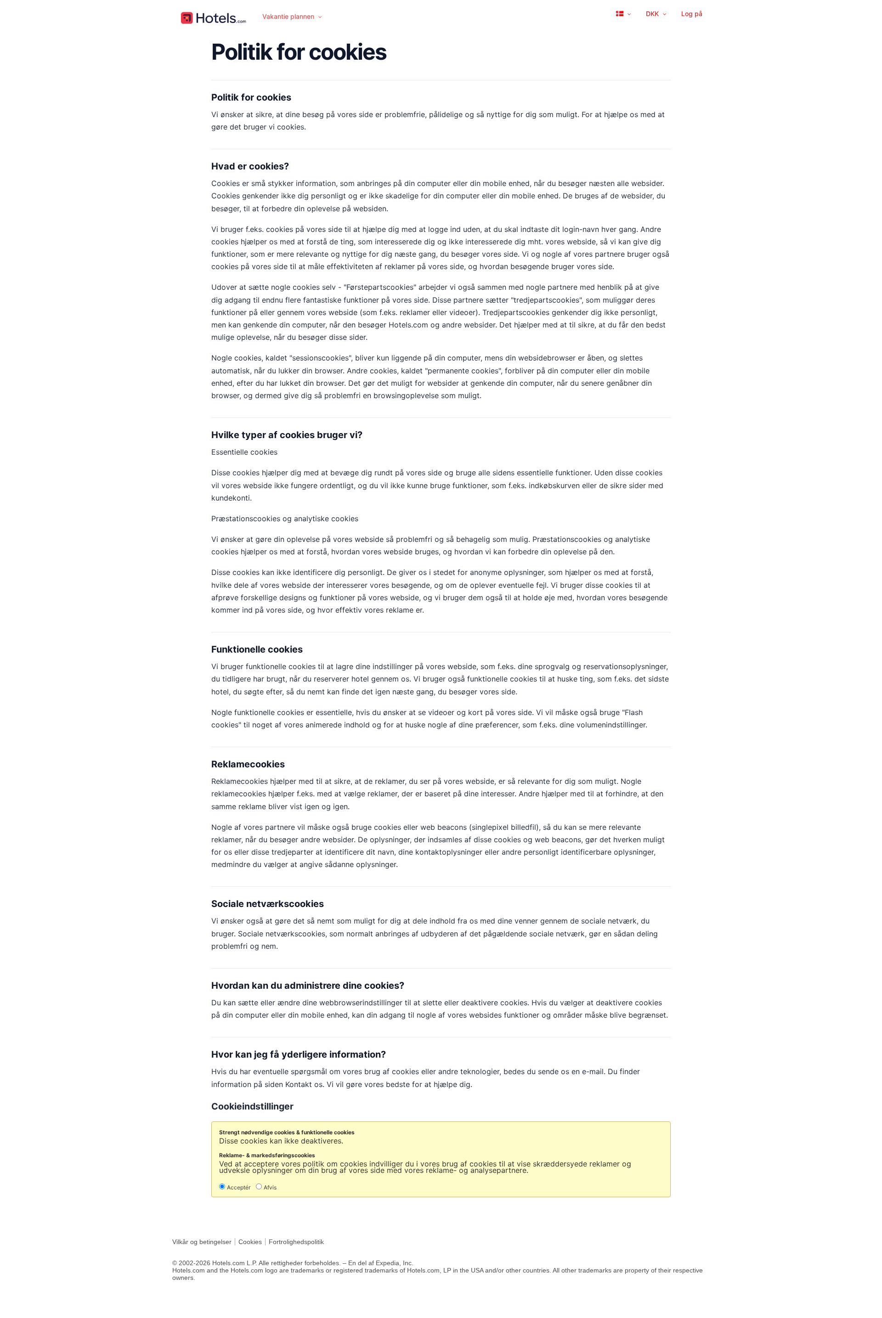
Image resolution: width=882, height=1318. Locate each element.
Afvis (270, 1187)
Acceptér (238, 1187)
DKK (653, 13)
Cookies (250, 1241)
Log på (691, 13)
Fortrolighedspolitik (296, 1241)
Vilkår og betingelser (202, 1241)
